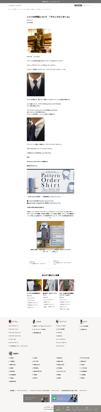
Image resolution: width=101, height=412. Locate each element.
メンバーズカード (62, 342)
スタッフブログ (61, 326)
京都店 (35, 374)
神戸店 (35, 378)
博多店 (83, 378)
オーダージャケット (15, 332)
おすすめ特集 (60, 329)
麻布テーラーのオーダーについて (42, 326)
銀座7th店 (13, 364)
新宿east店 (37, 364)
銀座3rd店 (60, 361)
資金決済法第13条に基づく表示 (69, 390)
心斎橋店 (83, 374)
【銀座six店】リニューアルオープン (50, 1)
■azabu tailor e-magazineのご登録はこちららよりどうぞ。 (44, 203)
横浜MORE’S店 (38, 371)
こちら (51, 196)
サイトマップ (83, 390)
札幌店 (12, 358)
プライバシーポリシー (22, 390)
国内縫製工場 (37, 333)
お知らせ (59, 336)
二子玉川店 (84, 368)
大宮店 (35, 358)
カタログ (59, 332)
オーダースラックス (15, 336)
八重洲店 (12, 361)
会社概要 (12, 390)
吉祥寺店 (12, 371)
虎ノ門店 (36, 361)
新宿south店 (60, 364)
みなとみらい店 (61, 371)
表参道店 (36, 368)
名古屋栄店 (84, 371)
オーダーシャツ (14, 329)
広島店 (59, 378)
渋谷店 (83, 364)
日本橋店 (59, 368)
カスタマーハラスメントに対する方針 (39, 390)
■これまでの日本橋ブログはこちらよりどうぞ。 (41, 201)
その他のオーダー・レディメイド (19, 346)
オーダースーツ (14, 326)
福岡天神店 (13, 381)
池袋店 (12, 368)
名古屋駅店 (13, 374)
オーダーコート (14, 342)
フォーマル (13, 339)
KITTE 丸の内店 (85, 358)
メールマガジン (61, 339)
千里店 (12, 378)
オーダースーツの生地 (39, 329)
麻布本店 (59, 358)
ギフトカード (60, 346)
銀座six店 (83, 361)
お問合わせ (84, 329)
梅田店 (59, 374)
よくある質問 (84, 326)
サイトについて (55, 390)
